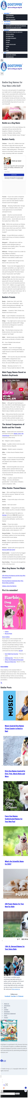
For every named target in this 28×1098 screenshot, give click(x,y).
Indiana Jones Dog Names (9, 586)
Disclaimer (7, 1011)
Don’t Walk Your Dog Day (11, 654)
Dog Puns (7, 42)
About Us (6, 1003)
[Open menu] (2, 73)
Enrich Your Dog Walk (10, 17)
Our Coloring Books (10, 56)
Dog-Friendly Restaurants (11, 38)
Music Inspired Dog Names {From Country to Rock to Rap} (14, 728)
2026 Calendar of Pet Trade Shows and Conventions (16, 25)
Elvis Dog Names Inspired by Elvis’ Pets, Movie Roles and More (15, 773)
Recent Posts (8, 633)
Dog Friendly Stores (10, 36)
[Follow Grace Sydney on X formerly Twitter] (1, 683)
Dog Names (8, 40)
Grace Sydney (6, 637)
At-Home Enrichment (10, 15)
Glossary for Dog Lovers (11, 44)
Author (7, 631)
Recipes (5, 1082)
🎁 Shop (5, 1088)
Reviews (7, 46)
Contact (6, 1009)
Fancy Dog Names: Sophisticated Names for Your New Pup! (13, 819)
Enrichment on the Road (10, 19)
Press (5, 1015)
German (4, 515)
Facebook (7, 996)
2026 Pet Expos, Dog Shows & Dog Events (13, 27)
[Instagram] (5, 1061)
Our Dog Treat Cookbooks (11, 54)
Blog (5, 1007)
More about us (16, 989)
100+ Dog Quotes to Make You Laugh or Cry (14, 32)
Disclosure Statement (10, 1013)
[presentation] (15, 706)
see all (20, 650)
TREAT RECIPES (7, 21)
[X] (3, 1061)
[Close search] (2, 1091)
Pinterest (20, 996)
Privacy (6, 1017)
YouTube (13, 996)
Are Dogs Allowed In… (10, 34)
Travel (7, 50)
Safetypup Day (9, 658)
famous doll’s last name (8, 549)
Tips (7, 48)
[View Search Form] (2, 60)
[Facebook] (2, 1061)
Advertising (7, 1005)
